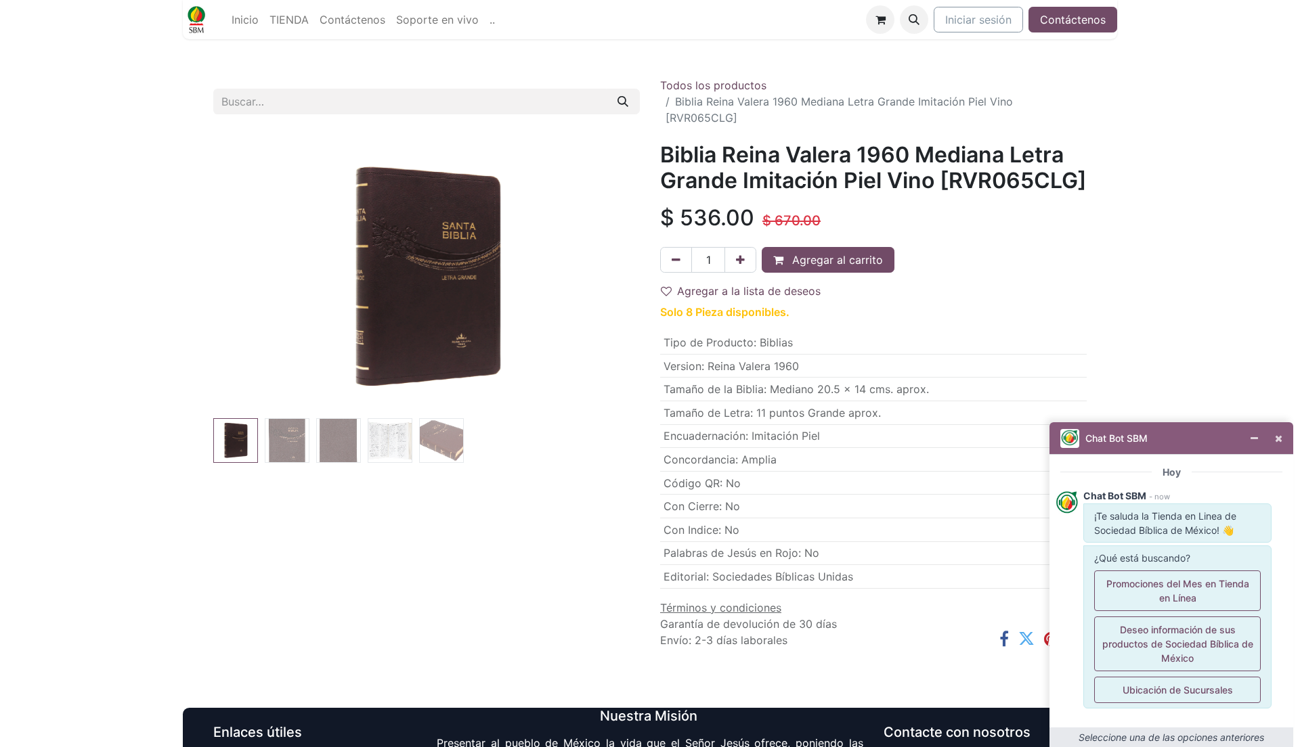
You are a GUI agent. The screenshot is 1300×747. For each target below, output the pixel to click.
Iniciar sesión (978, 19)
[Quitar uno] (676, 260)
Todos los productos (713, 85)
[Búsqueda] (623, 101)
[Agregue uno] (740, 260)
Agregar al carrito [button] (836, 260)
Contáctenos (1073, 19)
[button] (914, 19)
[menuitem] (245, 19)
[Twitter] (1026, 639)
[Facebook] (1004, 639)
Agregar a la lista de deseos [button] (749, 291)
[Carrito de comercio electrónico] (880, 19)
